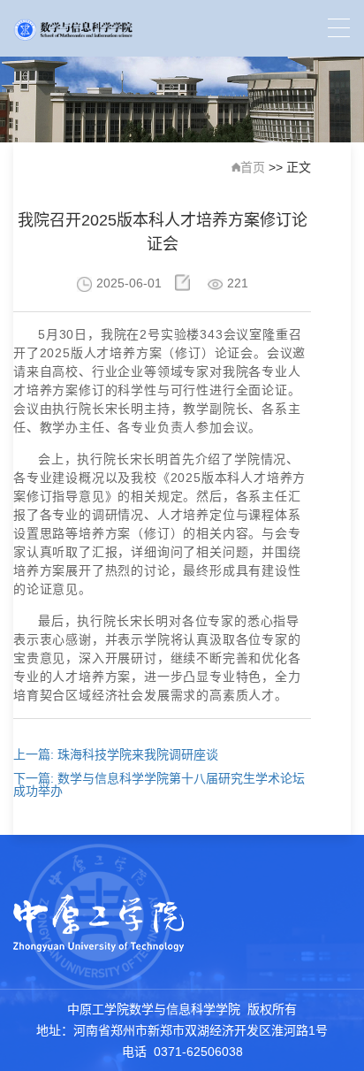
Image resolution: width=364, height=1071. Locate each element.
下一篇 (159, 784)
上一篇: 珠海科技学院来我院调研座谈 (115, 754)
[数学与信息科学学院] (73, 28)
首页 (252, 167)
